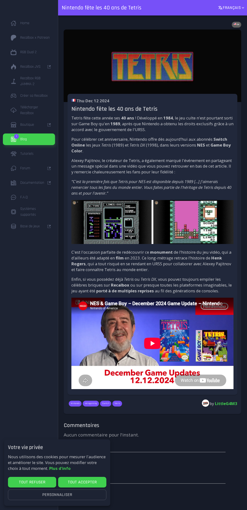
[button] (29, 23)
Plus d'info (60, 468)
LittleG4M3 (226, 403)
